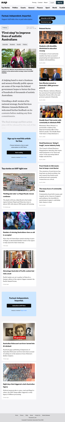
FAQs (26, 415)
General (31, 7)
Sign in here (24, 157)
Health (19, 44)
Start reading (19, 152)
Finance (40, 7)
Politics (15, 7)
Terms (16, 415)
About (45, 2)
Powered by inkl (32, 417)
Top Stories (5, 7)
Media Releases (46, 415)
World (54, 7)
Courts (23, 7)
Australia (5, 44)
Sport (48, 7)
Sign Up (60, 2)
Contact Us (37, 415)
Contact (40, 2)
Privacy (21, 415)
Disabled (12, 44)
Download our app (46, 22)
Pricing (34, 2)
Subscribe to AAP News (47, 18)
